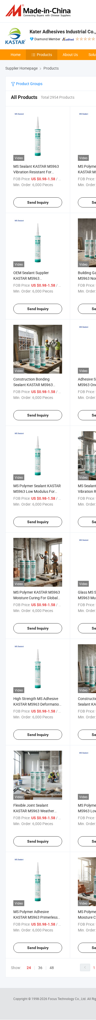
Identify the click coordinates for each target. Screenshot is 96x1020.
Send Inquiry (38, 202)
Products (44, 54)
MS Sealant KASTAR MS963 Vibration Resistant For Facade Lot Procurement (36, 172)
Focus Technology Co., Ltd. (67, 999)
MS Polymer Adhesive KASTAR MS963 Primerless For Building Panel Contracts (37, 917)
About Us (70, 54)
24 (29, 968)
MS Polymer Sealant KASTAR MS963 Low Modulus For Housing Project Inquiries (37, 491)
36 (40, 967)
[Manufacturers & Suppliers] (39, 10)
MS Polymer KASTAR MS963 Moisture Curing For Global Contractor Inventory (36, 598)
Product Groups (28, 83)
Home (16, 54)
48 (52, 967)
